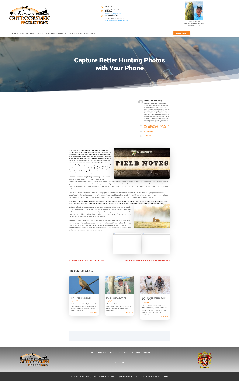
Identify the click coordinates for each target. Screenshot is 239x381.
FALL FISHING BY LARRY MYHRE (116, 298)
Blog (138, 353)
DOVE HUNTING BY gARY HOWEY (81, 298)
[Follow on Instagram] (119, 362)
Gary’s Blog (24, 33)
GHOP (165, 376)
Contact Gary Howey (75, 33)
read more (93, 312)
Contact (146, 353)
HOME (14, 33)
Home (92, 353)
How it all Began (35, 33)
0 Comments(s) (149, 131)
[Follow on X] (126, 362)
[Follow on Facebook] (112, 362)
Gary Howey (157, 101)
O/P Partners (88, 33)
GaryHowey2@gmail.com (113, 14)
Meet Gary (181, 33)
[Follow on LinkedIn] (115, 362)
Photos (112, 353)
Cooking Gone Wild (126, 353)
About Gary (101, 353)
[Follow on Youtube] (123, 362)
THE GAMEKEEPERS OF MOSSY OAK (156, 126)
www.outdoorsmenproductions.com (116, 20)
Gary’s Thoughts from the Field (155, 125)
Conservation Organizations (54, 33)
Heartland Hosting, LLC (151, 376)
